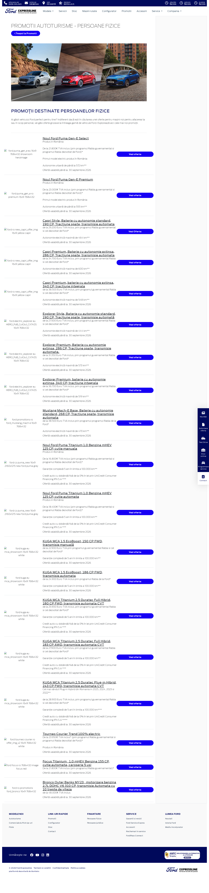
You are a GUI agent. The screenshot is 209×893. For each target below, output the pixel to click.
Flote (11, 827)
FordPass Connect (134, 835)
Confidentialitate (61, 868)
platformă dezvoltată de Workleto (24, 871)
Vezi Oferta (135, 231)
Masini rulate (89, 11)
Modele (47, 11)
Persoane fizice (94, 818)
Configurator (109, 11)
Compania (173, 11)
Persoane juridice (95, 823)
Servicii (63, 11)
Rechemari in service (136, 831)
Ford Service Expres (135, 823)
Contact (52, 831)
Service (156, 11)
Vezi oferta (135, 154)
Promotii (126, 11)
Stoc (74, 11)
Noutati (168, 818)
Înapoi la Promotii (26, 33)
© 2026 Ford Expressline (20, 868)
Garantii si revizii (134, 818)
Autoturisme (15, 818)
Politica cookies (78, 868)
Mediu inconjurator (174, 827)
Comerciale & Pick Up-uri (20, 823)
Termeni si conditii (42, 868)
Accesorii (142, 11)
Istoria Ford (170, 823)
